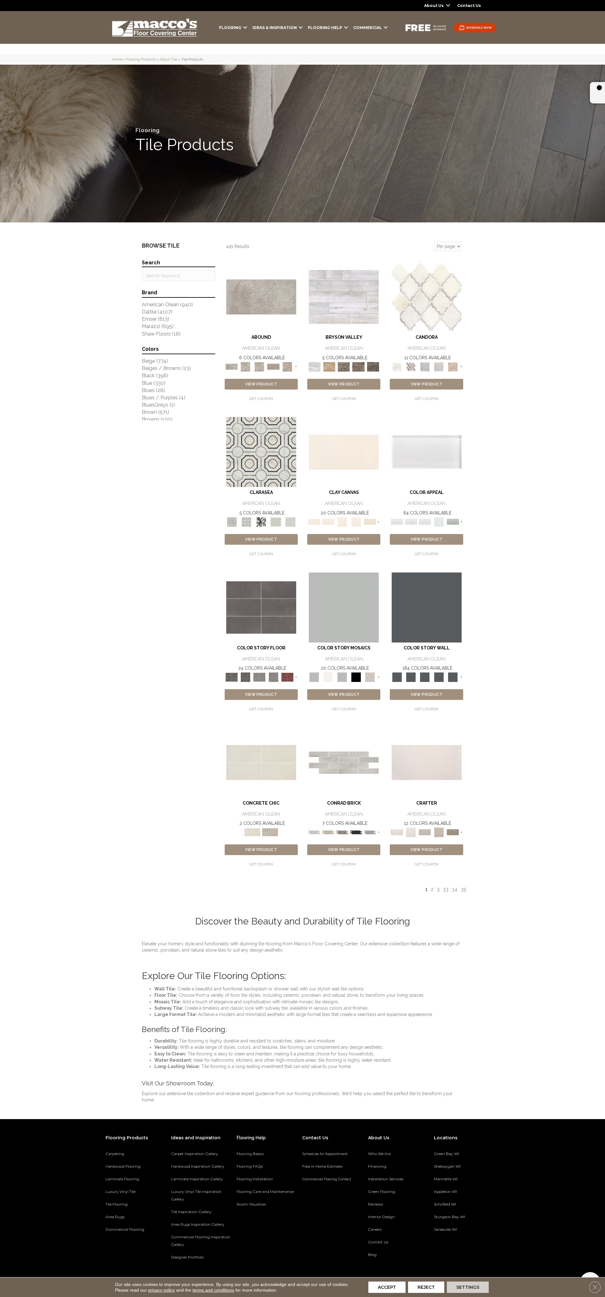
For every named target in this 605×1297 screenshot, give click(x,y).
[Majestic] (275, 521)
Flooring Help (325, 27)
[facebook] (449, 1251)
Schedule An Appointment (325, 1154)
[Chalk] (344, 451)
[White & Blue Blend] (425, 366)
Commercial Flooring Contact (326, 1179)
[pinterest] (438, 1251)
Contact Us (469, 5)
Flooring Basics (250, 1153)
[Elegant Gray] (270, 832)
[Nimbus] (261, 296)
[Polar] (344, 762)
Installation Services (385, 1179)
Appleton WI (445, 1191)
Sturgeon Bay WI (449, 1216)
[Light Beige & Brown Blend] (453, 366)
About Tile (168, 59)
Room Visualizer (251, 1204)
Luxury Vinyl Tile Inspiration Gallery (196, 1195)
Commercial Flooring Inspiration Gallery (200, 1241)
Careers (375, 1229)
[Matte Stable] (370, 676)
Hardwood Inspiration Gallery (197, 1166)
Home (117, 59)
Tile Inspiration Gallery (191, 1211)
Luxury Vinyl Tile (120, 1191)
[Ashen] (273, 366)
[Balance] (344, 607)
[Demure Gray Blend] (411, 366)
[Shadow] (427, 607)
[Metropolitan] (261, 451)
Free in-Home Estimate (322, 1166)
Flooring (230, 27)
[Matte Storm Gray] (259, 676)
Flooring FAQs (250, 1166)
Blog (372, 1254)
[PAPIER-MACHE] (427, 762)
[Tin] (342, 832)
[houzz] (460, 1251)
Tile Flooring (117, 1204)
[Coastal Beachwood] (344, 296)
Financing (377, 1166)
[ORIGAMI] (453, 832)
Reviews (375, 1204)
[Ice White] (328, 676)
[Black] (356, 676)
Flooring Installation (255, 1179)
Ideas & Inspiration (274, 27)
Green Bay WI (446, 1153)
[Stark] (356, 832)
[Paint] (370, 521)
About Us (434, 5)
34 (455, 889)
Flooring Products (141, 59)
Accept (387, 1287)
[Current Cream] (261, 762)
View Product (261, 384)
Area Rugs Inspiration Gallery (197, 1224)
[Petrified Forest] (358, 366)
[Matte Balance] (342, 676)
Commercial (367, 27)
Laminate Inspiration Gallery (197, 1179)
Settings (467, 1287)
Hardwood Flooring (123, 1166)
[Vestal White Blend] (427, 296)
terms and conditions (213, 1290)
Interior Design (381, 1216)
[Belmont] (246, 521)
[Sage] (370, 832)
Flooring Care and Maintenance (265, 1191)
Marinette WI (446, 1179)
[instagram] (471, 1251)
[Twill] (425, 832)
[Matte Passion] (287, 676)
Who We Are (379, 1153)
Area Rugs (115, 1216)
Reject (426, 1287)
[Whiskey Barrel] (329, 366)
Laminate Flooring (122, 1179)
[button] (448, 5)
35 (463, 889)
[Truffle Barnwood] (373, 366)
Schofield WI (445, 1204)
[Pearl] (427, 451)
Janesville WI (445, 1229)
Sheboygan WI (447, 1166)
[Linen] (328, 832)
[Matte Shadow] (261, 607)
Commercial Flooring (125, 1229)
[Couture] (261, 521)
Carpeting (115, 1153)
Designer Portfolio (187, 1257)
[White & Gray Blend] (439, 366)
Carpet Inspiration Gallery (194, 1153)
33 (445, 889)
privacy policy (161, 1290)
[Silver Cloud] (453, 521)
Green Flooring (381, 1191)
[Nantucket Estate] (343, 366)
